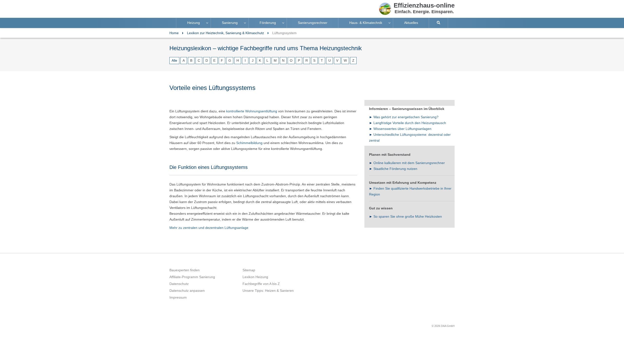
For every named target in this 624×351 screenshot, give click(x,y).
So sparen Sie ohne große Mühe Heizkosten (407, 216)
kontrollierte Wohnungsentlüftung (251, 111)
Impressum (178, 297)
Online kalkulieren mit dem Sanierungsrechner (409, 163)
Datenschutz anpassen (187, 290)
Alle (174, 60)
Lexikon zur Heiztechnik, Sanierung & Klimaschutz (225, 33)
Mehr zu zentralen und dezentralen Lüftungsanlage (208, 228)
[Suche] (438, 23)
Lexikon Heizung (255, 277)
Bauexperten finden (184, 270)
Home (174, 33)
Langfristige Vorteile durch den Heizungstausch (409, 123)
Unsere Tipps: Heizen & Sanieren (268, 290)
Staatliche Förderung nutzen (395, 169)
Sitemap (249, 270)
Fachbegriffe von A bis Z (261, 284)
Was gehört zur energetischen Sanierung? (406, 117)
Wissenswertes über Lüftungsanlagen (402, 129)
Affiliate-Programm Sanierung (192, 277)
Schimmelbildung (249, 143)
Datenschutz (179, 284)
